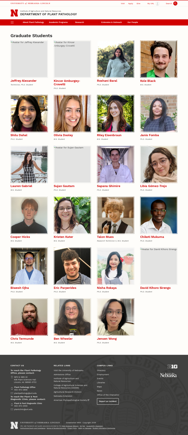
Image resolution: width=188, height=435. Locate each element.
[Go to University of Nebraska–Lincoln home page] (14, 13)
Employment (103, 374)
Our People (133, 22)
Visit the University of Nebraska (68, 370)
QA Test (82, 426)
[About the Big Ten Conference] (173, 367)
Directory (101, 370)
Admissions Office (62, 374)
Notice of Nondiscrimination (56, 428)
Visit (123, 3)
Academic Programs (58, 22)
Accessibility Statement (94, 426)
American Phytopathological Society (70, 400)
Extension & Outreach (111, 22)
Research (79, 22)
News (99, 391)
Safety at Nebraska (84, 428)
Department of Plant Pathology (48, 14)
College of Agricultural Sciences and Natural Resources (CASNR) (70, 386)
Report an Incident (108, 401)
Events (100, 378)
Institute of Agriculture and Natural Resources (40, 11)
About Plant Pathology (33, 22)
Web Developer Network (70, 426)
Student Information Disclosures (104, 428)
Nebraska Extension (63, 396)
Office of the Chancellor (108, 395)
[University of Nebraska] (168, 375)
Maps (99, 387)
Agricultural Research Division (67, 392)
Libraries (101, 382)
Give (138, 3)
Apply (130, 3)
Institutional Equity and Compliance (32, 428)
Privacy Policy (72, 428)
